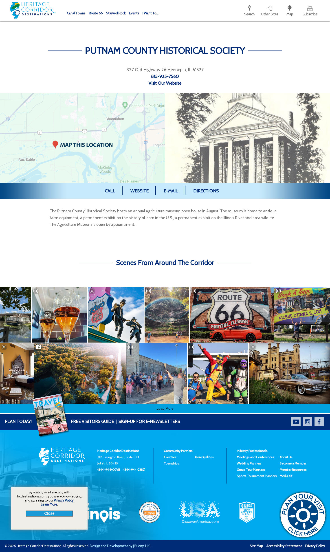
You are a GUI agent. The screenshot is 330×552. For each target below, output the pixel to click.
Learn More (49, 504)
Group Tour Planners (251, 470)
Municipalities (204, 457)
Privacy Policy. (64, 500)
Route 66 (96, 13)
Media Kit (286, 476)
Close (49, 513)
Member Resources (293, 470)
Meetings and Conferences (255, 457)
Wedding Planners (249, 463)
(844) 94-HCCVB (108, 470)
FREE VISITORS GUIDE (59, 421)
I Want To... (150, 13)
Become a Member (293, 463)
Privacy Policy (315, 546)
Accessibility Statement (284, 546)
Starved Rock (116, 13)
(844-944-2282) (134, 470)
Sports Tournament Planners (257, 476)
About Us (286, 457)
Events (134, 13)
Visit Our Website (165, 83)
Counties (170, 457)
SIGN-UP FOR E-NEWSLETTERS (149, 421)
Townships (171, 463)
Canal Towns (76, 13)
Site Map (256, 546)
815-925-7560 (165, 76)
